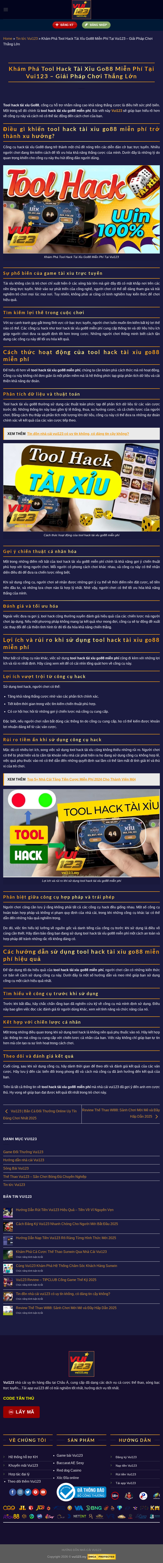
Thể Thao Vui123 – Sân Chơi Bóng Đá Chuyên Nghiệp (44, 1176)
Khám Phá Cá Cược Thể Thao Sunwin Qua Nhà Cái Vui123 (61, 1252)
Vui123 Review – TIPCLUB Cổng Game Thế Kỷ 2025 (56, 1280)
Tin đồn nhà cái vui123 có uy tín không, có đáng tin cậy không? (63, 1294)
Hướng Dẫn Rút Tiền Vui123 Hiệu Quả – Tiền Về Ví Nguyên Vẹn (65, 1210)
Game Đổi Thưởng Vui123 (23, 1152)
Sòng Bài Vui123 (16, 1168)
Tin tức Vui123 (27, 38)
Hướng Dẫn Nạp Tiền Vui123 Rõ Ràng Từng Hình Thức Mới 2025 (66, 1238)
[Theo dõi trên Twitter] (27, 1492)
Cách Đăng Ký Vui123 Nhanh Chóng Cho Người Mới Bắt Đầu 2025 (67, 1224)
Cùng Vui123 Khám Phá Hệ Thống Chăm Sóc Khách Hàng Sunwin (66, 1266)
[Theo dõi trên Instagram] (20, 1492)
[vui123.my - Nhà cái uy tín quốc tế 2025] (81, 9)
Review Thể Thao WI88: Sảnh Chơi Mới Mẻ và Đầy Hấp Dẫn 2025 (66, 1308)
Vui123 (23, 1465)
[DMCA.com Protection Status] (101, 1556)
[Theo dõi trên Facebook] (12, 1492)
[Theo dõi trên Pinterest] (35, 1492)
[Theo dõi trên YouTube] (43, 1492)
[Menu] (5, 9)
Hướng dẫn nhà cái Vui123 (23, 1160)
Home (7, 38)
